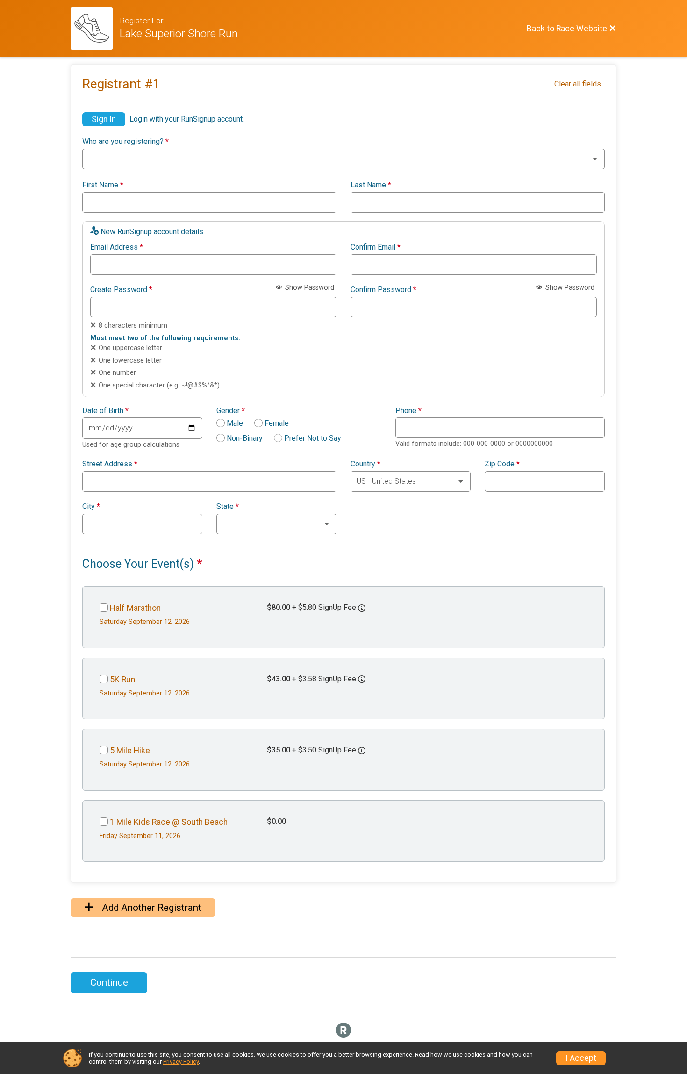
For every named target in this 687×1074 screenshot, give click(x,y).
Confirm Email (376, 247)
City (91, 506)
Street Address (109, 464)
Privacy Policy (181, 1061)
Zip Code (502, 464)
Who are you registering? (125, 141)
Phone (408, 411)
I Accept (580, 1058)
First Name (102, 185)
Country (365, 464)
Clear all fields (577, 83)
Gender (230, 411)
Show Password (308, 288)
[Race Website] (95, 28)
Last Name (371, 185)
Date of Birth (105, 411)
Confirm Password (383, 290)
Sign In (104, 119)
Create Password (121, 290)
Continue (109, 982)
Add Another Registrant (150, 907)
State (227, 506)
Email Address (116, 247)
